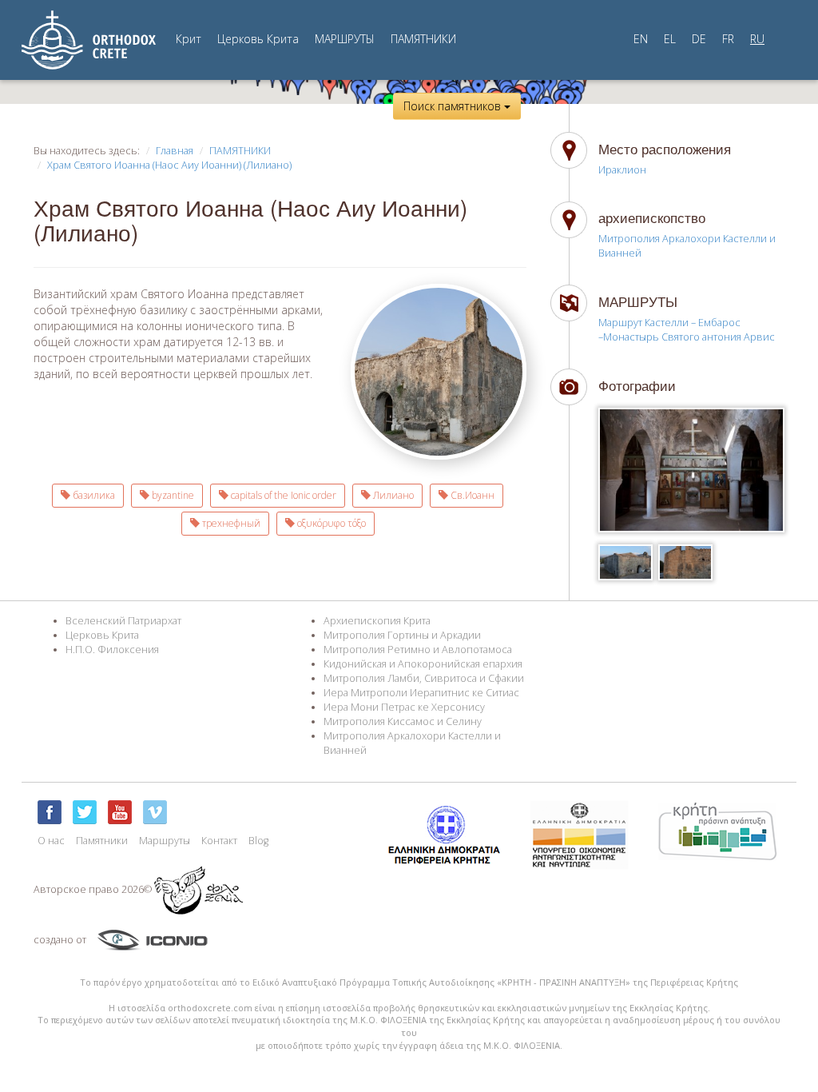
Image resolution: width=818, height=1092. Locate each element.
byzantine (171, 495)
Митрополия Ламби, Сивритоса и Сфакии (424, 678)
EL (670, 38)
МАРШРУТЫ (345, 38)
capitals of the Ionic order (282, 495)
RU (757, 38)
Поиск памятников (453, 106)
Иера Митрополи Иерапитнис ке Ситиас (421, 692)
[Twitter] (85, 812)
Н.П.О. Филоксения (112, 649)
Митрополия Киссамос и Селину (403, 721)
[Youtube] (120, 812)
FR (728, 38)
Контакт (219, 840)
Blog (258, 840)
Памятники (102, 840)
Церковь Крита (258, 38)
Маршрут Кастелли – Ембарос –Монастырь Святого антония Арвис (686, 330)
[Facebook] (50, 812)
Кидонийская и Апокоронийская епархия (423, 664)
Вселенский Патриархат (123, 621)
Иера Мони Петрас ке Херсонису (404, 707)
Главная (174, 150)
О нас (51, 840)
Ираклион (622, 170)
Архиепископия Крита (377, 621)
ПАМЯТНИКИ (423, 38)
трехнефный (230, 523)
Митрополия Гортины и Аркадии (402, 635)
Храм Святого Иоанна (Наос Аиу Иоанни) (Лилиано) (169, 165)
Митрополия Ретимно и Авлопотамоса (418, 649)
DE (699, 38)
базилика (92, 495)
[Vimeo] (155, 812)
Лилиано (392, 495)
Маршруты (164, 840)
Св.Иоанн (471, 495)
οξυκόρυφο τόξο (330, 523)
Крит (188, 38)
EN (640, 38)
